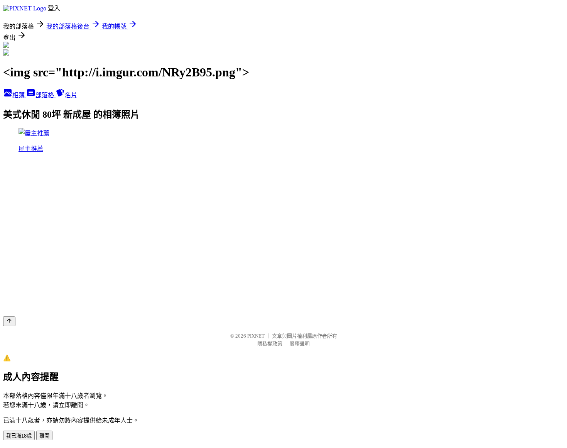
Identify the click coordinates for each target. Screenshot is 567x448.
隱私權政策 (269, 344)
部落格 (45, 95)
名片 (71, 95)
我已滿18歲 (19, 436)
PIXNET (256, 336)
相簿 (19, 95)
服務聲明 (300, 344)
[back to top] (9, 321)
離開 (44, 436)
